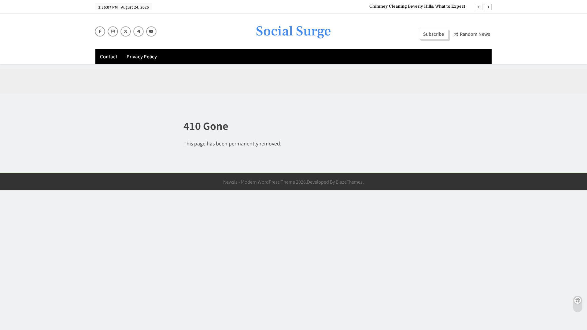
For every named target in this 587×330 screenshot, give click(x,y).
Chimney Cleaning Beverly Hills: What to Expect (417, 6)
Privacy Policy (142, 56)
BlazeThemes (349, 181)
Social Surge (293, 31)
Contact (108, 56)
